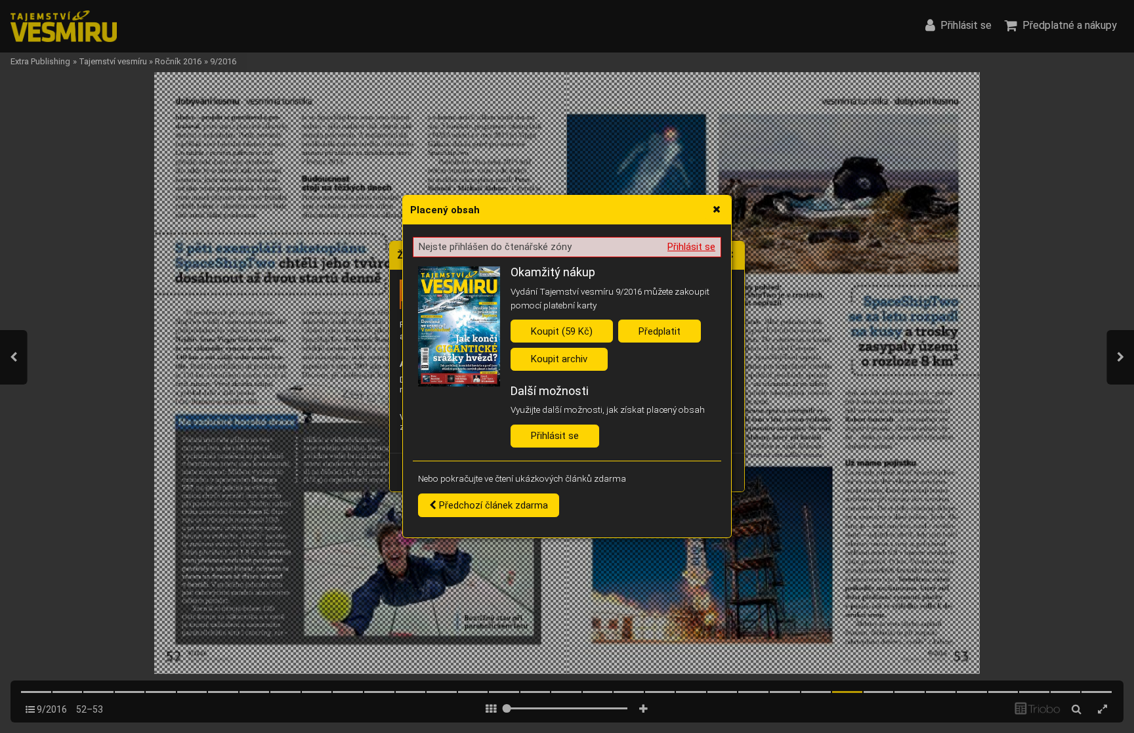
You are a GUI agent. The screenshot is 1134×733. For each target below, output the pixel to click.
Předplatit (660, 331)
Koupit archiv (559, 359)
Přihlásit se (691, 247)
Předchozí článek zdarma (492, 505)
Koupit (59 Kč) (562, 331)
